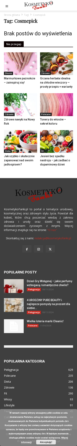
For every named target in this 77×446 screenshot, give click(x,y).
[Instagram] (38, 248)
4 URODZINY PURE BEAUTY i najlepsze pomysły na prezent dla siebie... (48, 304)
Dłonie (8, 73)
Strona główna (12, 15)
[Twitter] (50, 248)
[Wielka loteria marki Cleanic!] (14, 326)
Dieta (7, 151)
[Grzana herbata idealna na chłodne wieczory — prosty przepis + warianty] (56, 63)
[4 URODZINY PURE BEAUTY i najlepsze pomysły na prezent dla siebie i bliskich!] (14, 305)
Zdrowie (45, 73)
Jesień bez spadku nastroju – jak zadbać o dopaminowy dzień (55, 160)
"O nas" (52, 230)
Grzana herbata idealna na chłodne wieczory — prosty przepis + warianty (56, 82)
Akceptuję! (46, 442)
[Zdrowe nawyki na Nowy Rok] (20, 104)
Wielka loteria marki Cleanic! (45, 321)
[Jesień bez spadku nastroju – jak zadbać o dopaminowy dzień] (56, 141)
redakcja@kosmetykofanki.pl (53, 238)
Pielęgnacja (34, 289)
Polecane (46, 114)
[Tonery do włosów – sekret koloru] (56, 104)
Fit (42, 151)
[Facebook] (27, 248)
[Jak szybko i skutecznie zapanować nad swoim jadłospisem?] (20, 141)
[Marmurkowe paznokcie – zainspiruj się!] (20, 63)
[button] (6, 5)
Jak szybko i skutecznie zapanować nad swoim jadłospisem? (19, 160)
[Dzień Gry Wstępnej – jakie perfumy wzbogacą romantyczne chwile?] (14, 286)
